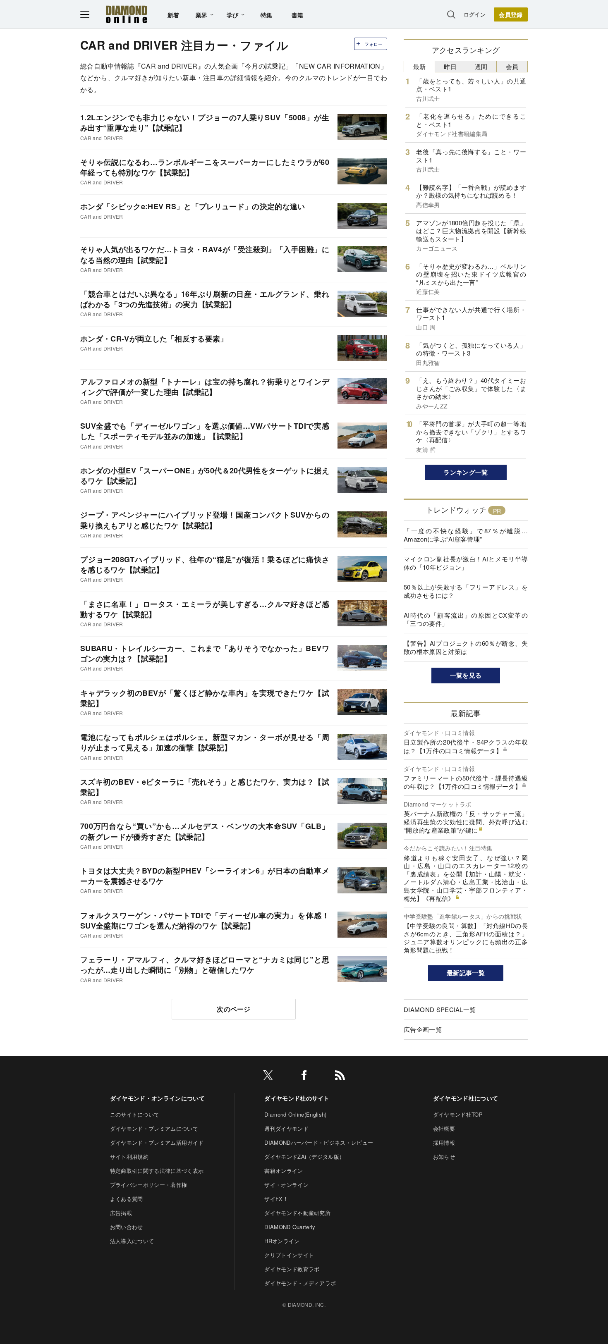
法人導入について (132, 1241)
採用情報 (444, 1142)
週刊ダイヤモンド (286, 1128)
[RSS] (340, 1076)
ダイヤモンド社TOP (458, 1114)
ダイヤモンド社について (465, 1098)
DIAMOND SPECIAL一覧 (440, 1009)
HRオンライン (281, 1241)
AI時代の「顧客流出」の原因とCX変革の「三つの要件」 (466, 619)
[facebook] (304, 1076)
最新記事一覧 (466, 972)
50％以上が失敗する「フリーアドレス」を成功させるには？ (466, 590)
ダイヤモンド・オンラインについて (157, 1098)
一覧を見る (466, 675)
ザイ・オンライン (286, 1185)
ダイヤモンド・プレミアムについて (154, 1128)
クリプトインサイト (289, 1255)
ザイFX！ (276, 1199)
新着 (174, 15)
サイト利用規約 (129, 1156)
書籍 (298, 15)
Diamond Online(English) (295, 1114)
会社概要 (444, 1128)
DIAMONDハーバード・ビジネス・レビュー (318, 1142)
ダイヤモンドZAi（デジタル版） (304, 1156)
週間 (481, 66)
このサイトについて (135, 1114)
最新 (419, 66)
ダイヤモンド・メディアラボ (300, 1283)
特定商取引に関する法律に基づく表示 (156, 1171)
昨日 (450, 66)
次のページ (234, 1009)
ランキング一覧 (465, 472)
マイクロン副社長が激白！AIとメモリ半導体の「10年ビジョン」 (466, 562)
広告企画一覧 (423, 1029)
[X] (268, 1076)
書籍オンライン (283, 1171)
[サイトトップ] (126, 14)
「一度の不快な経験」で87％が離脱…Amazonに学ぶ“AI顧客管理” (466, 534)
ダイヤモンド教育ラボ (291, 1269)
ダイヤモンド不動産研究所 (297, 1213)
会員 (512, 66)
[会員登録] (511, 14)
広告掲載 (121, 1213)
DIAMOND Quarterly (289, 1227)
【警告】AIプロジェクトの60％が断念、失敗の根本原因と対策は (466, 647)
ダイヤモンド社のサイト (297, 1098)
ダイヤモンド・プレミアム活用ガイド (156, 1142)
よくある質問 (126, 1199)
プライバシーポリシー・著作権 (148, 1185)
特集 (267, 15)
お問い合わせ (126, 1227)
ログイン (475, 14)
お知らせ (444, 1156)
